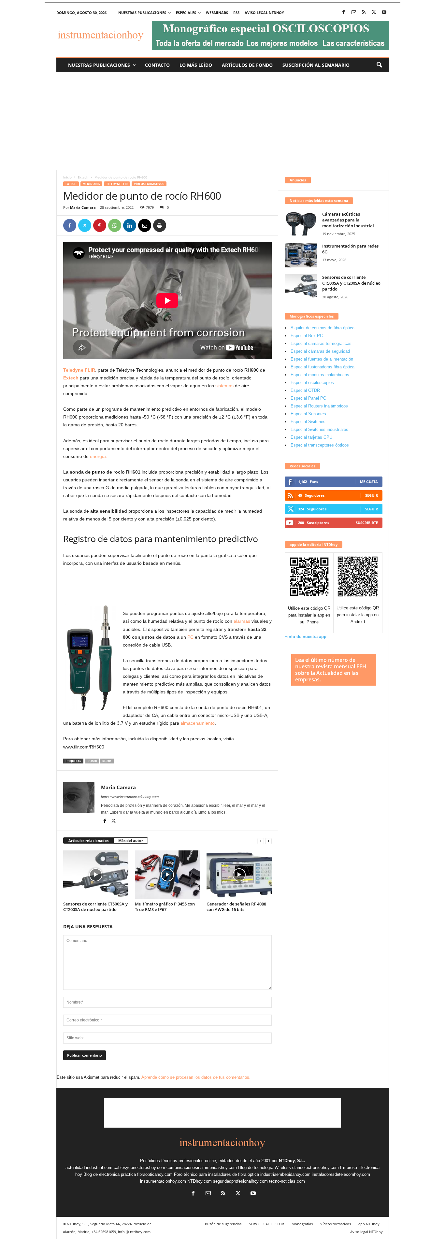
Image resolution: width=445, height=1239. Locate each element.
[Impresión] (159, 225)
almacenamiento (197, 723)
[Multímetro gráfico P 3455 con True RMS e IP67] (167, 874)
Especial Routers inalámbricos (319, 406)
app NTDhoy (369, 1223)
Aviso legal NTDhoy (264, 12)
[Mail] (354, 12)
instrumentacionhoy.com (163, 1181)
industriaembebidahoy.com (285, 1174)
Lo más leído (195, 65)
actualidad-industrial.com (88, 1167)
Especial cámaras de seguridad (320, 351)
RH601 (106, 761)
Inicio (67, 177)
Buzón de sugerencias (223, 1223)
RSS (236, 12)
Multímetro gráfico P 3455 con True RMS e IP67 (165, 906)
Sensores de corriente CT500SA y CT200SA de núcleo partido (95, 906)
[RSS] (364, 12)
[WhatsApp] (114, 225)
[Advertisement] (222, 121)
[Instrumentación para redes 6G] (301, 255)
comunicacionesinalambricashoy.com (201, 1167)
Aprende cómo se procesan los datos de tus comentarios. (196, 1077)
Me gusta (369, 481)
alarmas (242, 621)
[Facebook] (344, 12)
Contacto (157, 65)
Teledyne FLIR (117, 184)
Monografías (302, 1223)
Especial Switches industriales (319, 429)
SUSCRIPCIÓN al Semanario (316, 65)
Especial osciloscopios (312, 382)
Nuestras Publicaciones (99, 65)
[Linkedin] (129, 225)
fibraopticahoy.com (155, 1174)
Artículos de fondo (247, 65)
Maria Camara (83, 207)
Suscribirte (367, 522)
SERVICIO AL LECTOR (266, 1223)
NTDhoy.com (199, 1181)
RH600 (92, 761)
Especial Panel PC (308, 398)
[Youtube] (384, 12)
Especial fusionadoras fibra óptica (322, 366)
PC (190, 637)
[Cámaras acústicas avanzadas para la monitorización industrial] (301, 223)
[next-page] (268, 840)
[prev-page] (260, 840)
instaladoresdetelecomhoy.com (341, 1174)
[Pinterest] (99, 225)
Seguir (371, 495)
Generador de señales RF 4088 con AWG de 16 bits (236, 906)
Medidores (91, 184)
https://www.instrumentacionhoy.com (130, 797)
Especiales (186, 12)
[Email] (144, 225)
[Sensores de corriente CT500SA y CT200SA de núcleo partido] (95, 874)
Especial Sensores (308, 413)
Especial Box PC (307, 335)
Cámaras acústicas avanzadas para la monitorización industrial (348, 220)
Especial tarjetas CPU (311, 437)
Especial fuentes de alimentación (322, 359)
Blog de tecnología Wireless (264, 1167)
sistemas (224, 385)
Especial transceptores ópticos (320, 445)
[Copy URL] (174, 225)
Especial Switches (308, 421)
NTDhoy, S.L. (292, 1160)
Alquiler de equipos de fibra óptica (322, 327)
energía (98, 456)
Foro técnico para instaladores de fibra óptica (216, 1174)
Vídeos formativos (149, 184)
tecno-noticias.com (287, 1181)
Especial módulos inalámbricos (320, 374)
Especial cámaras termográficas (321, 343)
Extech (83, 177)
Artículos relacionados (88, 840)
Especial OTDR (305, 390)
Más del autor (130, 840)
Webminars (217, 12)
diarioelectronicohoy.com (315, 1167)
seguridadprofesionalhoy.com (240, 1181)
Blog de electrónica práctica (109, 1174)
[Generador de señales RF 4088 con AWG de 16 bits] (239, 874)
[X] (374, 12)
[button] (379, 65)
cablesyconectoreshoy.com (139, 1167)
